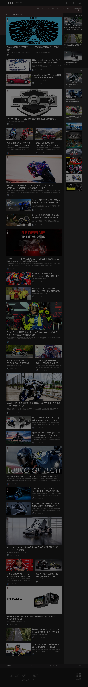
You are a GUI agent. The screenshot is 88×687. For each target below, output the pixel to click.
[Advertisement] (44, 18)
